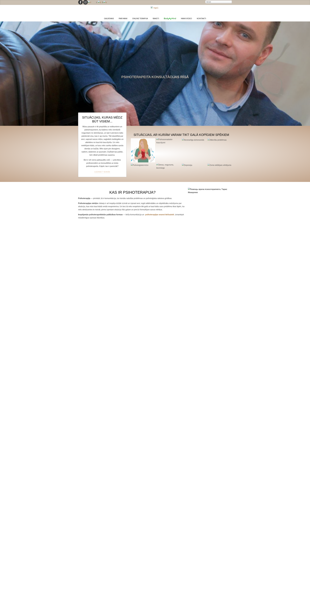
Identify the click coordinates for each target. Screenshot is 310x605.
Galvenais (109, 18)
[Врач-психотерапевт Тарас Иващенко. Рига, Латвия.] (155, 10)
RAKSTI (156, 18)
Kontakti (201, 18)
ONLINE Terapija (140, 18)
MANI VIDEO (186, 18)
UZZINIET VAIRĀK (102, 172)
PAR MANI (123, 18)
